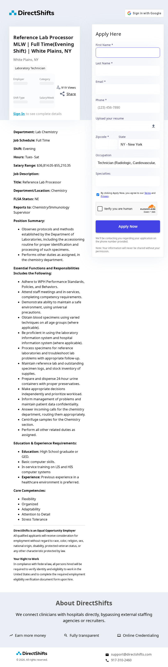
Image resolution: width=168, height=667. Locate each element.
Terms (147, 192)
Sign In (19, 114)
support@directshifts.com (131, 654)
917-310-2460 (121, 660)
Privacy (105, 196)
